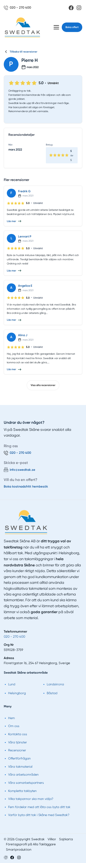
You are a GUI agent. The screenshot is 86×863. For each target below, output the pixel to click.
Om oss (13, 726)
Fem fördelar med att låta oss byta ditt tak (39, 807)
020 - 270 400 (14, 637)
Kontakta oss (17, 734)
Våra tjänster (17, 742)
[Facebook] (71, 8)
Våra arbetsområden (23, 774)
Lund (11, 684)
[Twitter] (19, 857)
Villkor (52, 839)
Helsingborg (17, 693)
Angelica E (25, 285)
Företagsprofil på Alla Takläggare (31, 844)
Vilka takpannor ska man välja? (30, 799)
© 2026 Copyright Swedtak (24, 839)
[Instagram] (79, 7)
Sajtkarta (66, 839)
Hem (11, 718)
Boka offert (72, 27)
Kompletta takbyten (22, 791)
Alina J (22, 335)
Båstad (52, 693)
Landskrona (55, 684)
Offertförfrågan (19, 758)
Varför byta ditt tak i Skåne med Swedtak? (38, 815)
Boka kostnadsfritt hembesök (26, 486)
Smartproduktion (18, 850)
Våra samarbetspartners (26, 782)
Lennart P (24, 236)
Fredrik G (24, 191)
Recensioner (17, 750)
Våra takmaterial (20, 766)
